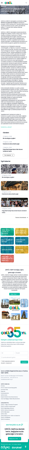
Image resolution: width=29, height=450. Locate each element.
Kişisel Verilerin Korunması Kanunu (9, 397)
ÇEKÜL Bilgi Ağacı (5, 412)
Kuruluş (3, 386)
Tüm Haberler (7, 155)
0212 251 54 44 (14, 377)
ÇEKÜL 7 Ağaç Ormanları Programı (9, 404)
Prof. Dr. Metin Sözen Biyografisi (9, 387)
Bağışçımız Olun (13, 438)
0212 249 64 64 (5, 377)
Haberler (3, 6)
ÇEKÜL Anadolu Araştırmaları (8, 406)
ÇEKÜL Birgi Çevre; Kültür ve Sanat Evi (10, 415)
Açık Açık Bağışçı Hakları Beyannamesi (10, 398)
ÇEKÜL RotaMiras (5, 419)
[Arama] (26, 3)
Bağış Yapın (14, 294)
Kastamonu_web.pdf (6, 127)
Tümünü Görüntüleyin (20, 217)
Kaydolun (24, 362)
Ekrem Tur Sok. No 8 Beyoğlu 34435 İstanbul (12, 375)
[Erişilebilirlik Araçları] (25, 446)
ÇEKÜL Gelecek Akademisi (7, 410)
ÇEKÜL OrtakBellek (5, 417)
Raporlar (3, 391)
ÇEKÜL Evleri (4, 395)
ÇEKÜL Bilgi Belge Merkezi (7, 408)
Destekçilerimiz (5, 393)
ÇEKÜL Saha (4, 413)
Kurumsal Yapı (4, 389)
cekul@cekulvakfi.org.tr (7, 379)
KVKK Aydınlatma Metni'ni (8, 361)
